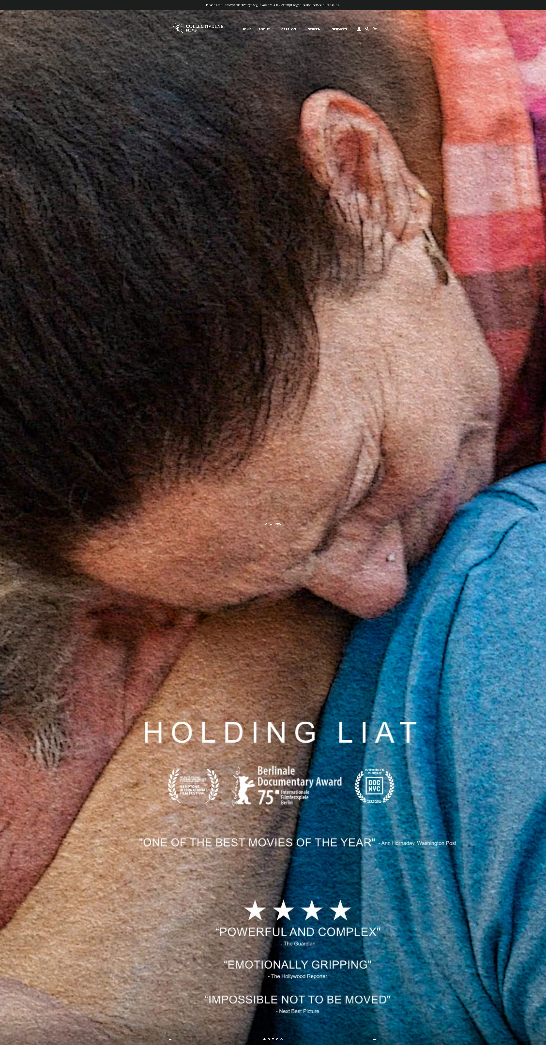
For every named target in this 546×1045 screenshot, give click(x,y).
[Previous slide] (170, 1039)
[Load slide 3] (273, 1039)
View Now (273, 524)
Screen (314, 29)
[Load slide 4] (277, 1039)
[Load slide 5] (281, 1039)
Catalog (289, 29)
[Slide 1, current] (264, 1039)
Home (246, 29)
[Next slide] (374, 1039)
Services (340, 29)
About (264, 29)
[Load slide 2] (269, 1039)
